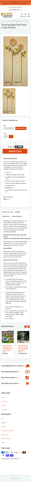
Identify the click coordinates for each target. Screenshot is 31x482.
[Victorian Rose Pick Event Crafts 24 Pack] (15, 61)
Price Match (6, 216)
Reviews (17, 212)
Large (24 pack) (9, 128)
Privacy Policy (5, 434)
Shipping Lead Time (7, 212)
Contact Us (4, 409)
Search (3, 442)
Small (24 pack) (20, 128)
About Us (3, 405)
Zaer (9, 199)
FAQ (2, 418)
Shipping (3, 422)
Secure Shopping (17, 216)
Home (2, 21)
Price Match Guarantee (7, 430)
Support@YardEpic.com (16, 9)
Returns (3, 426)
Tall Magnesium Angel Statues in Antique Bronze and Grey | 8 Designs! (23, 348)
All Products (4, 401)
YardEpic (18, 478)
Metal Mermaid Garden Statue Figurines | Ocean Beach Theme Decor (8, 348)
